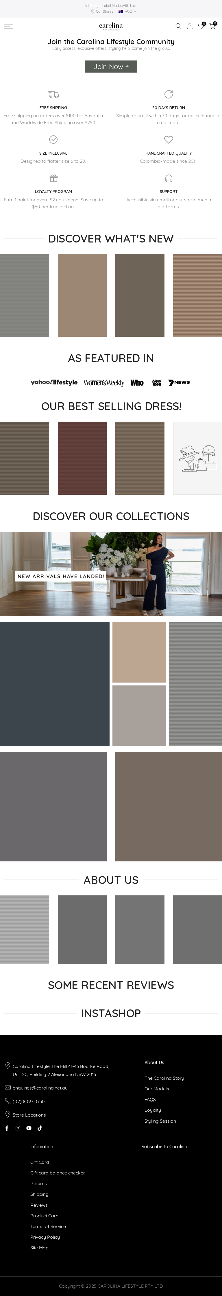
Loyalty (153, 1110)
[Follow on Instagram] (18, 1128)
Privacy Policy (45, 1237)
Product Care (44, 1216)
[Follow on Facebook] (7, 1128)
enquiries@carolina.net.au (40, 1088)
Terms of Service (48, 1226)
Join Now (108, 66)
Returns (38, 1183)
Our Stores (104, 11)
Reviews (39, 1205)
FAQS (150, 1099)
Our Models (157, 1089)
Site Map (39, 1247)
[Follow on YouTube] (29, 1128)
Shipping (39, 1194)
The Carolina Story (164, 1078)
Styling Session (160, 1121)
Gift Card (39, 1162)
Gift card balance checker (57, 1173)
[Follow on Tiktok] (39, 1128)
